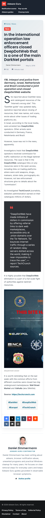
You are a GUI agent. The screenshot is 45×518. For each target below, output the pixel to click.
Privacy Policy (7, 510)
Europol (14, 407)
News (14, 24)
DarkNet (13, 402)
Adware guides (7, 12)
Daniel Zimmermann (13, 65)
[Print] (18, 424)
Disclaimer (6, 514)
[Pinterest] (29, 418)
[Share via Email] (12, 424)
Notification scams (9, 9)
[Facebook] (6, 418)
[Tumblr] (23, 418)
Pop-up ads (22, 9)
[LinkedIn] (18, 418)
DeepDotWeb (29, 402)
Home (8, 24)
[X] (12, 418)
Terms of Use (20, 510)
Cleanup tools (23, 12)
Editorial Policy (34, 510)
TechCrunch (30, 407)
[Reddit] (35, 418)
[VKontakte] (6, 424)
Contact (16, 514)
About (24, 514)
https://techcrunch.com (23, 394)
